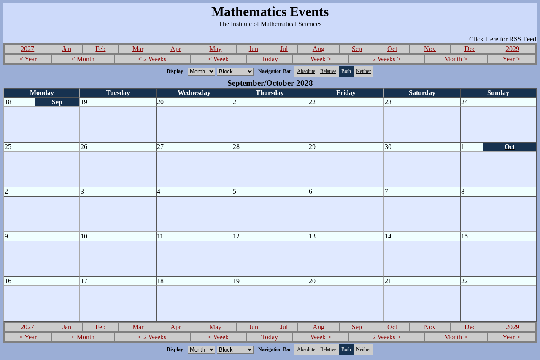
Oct (392, 48)
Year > (511, 58)
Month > (455, 58)
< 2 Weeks (152, 58)
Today (269, 58)
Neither (363, 71)
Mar (137, 48)
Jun (253, 48)
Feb (100, 48)
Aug (318, 48)
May (215, 48)
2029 (512, 48)
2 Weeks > (387, 58)
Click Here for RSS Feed (502, 39)
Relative (328, 71)
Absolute (306, 71)
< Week (218, 58)
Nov (430, 48)
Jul (284, 48)
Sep (357, 48)
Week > (320, 58)
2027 (27, 48)
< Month (82, 58)
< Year (28, 58)
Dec (469, 48)
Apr (175, 48)
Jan (66, 48)
